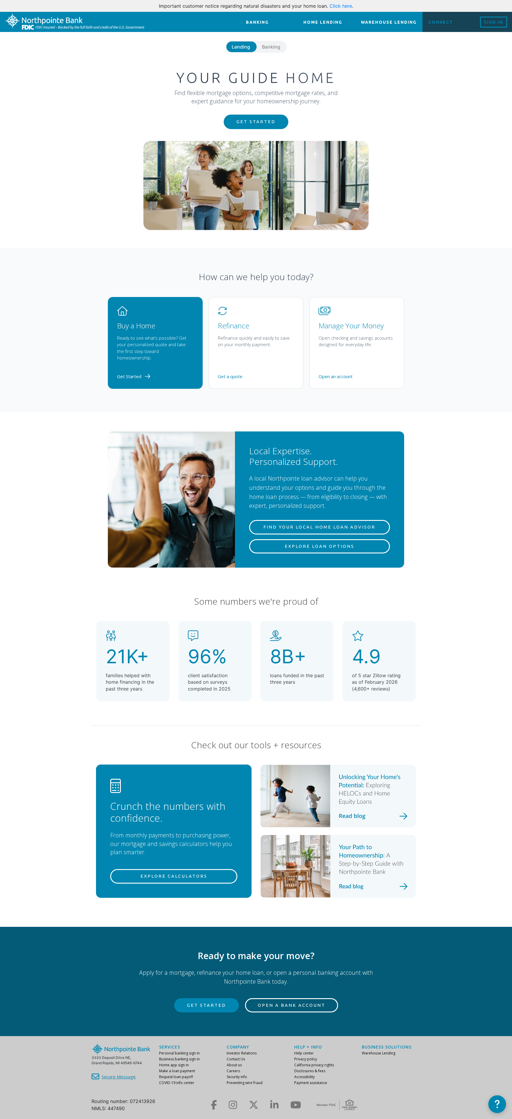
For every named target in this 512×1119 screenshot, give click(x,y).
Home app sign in (174, 1064)
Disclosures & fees (309, 1070)
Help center (304, 1053)
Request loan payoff (176, 1076)
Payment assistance (310, 1082)
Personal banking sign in (179, 1053)
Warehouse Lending (378, 1053)
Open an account (336, 376)
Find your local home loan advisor (319, 526)
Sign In (493, 22)
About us (234, 1064)
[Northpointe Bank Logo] (74, 21)
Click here (340, 6)
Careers (233, 1070)
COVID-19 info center (176, 1082)
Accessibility (304, 1076)
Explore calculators (173, 876)
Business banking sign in (179, 1059)
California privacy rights (314, 1064)
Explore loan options (319, 546)
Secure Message (119, 1077)
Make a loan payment (177, 1070)
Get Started (256, 121)
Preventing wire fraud (245, 1082)
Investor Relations (242, 1053)
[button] (497, 1104)
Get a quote (230, 376)
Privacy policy (305, 1059)
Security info (237, 1076)
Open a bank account (291, 1005)
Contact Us (236, 1059)
